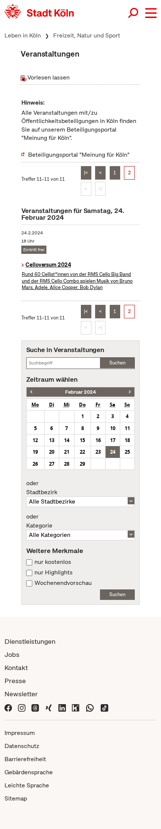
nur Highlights (53, 573)
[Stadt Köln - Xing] (48, 707)
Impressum (19, 733)
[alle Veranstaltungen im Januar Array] (31, 392)
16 (98, 440)
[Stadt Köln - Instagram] (21, 707)
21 (66, 451)
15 (82, 440)
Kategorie (39, 521)
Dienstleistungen (29, 641)
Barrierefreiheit (25, 759)
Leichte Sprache (26, 785)
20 (51, 451)
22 (82, 451)
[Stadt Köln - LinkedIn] (62, 707)
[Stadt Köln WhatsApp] (89, 707)
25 (127, 451)
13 (51, 440)
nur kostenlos (52, 562)
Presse (15, 680)
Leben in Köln (22, 35)
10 (112, 428)
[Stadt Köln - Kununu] (75, 707)
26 (35, 463)
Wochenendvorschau (63, 583)
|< (86, 172)
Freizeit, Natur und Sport (86, 35)
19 (35, 451)
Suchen (117, 363)
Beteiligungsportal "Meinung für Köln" (79, 155)
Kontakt (16, 667)
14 (66, 440)
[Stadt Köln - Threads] (35, 707)
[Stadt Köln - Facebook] (8, 707)
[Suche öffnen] (133, 13)
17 (112, 440)
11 (127, 428)
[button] (151, 13)
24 (112, 451)
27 (51, 463)
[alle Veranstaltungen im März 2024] (129, 392)
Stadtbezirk (41, 488)
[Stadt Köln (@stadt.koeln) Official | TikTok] (104, 707)
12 (35, 440)
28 (66, 463)
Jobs (11, 654)
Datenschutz (21, 746)
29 (82, 463)
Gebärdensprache (28, 772)
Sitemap (15, 798)
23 (98, 451)
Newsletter (21, 694)
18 (127, 440)
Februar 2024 (80, 392)
